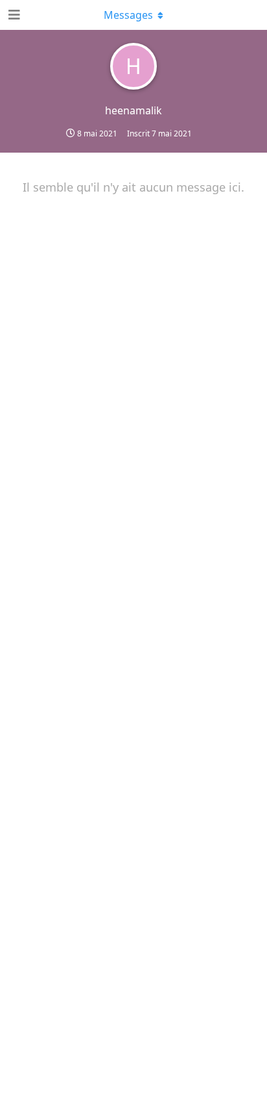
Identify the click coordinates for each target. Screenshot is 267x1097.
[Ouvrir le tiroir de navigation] (13, 15)
